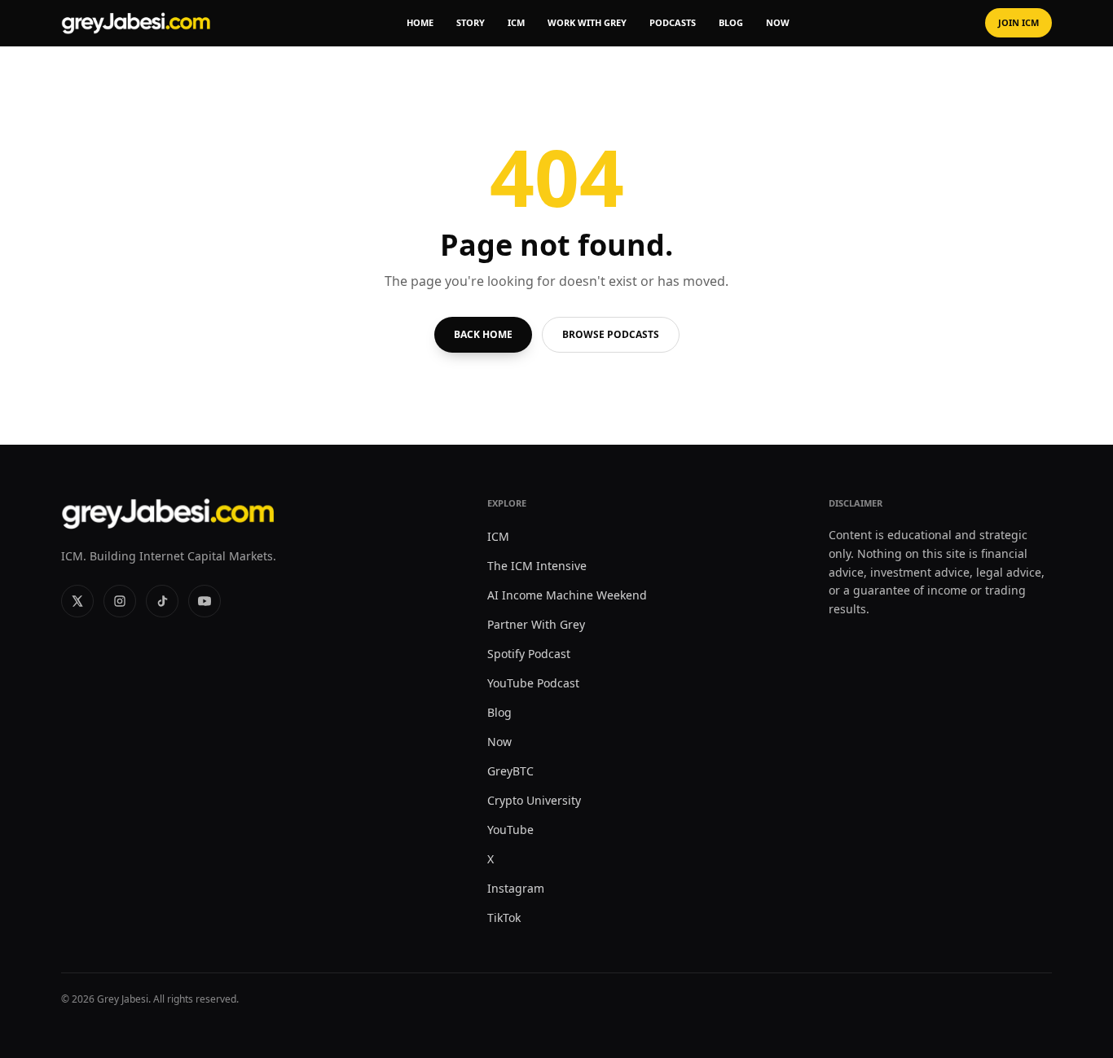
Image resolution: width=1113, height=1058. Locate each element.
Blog (731, 22)
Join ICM (1018, 22)
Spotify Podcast (528, 653)
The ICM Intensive (537, 565)
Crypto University (534, 800)
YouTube (510, 829)
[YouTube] (204, 601)
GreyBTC (510, 771)
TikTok (504, 917)
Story (470, 22)
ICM (516, 22)
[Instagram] (119, 601)
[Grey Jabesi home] (136, 22)
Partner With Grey (536, 624)
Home (420, 22)
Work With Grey (587, 22)
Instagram (515, 888)
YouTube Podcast (533, 683)
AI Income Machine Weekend (567, 595)
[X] (77, 601)
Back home (483, 334)
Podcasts (672, 22)
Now (778, 22)
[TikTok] (162, 601)
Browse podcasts (610, 334)
